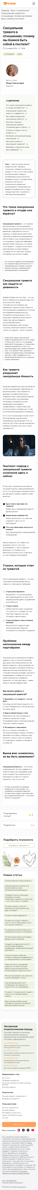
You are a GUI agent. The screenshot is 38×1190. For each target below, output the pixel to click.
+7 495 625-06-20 (11, 1058)
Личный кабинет (8, 1110)
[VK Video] (19, 1130)
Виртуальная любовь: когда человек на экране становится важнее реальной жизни (17, 1003)
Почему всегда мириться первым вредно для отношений (18, 938)
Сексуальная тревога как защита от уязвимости (16, 112)
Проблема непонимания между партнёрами (18, 137)
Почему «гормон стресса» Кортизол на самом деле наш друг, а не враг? (17, 908)
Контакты (6, 1078)
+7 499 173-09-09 (11, 1051)
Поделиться (9, 825)
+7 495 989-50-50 (11, 1043)
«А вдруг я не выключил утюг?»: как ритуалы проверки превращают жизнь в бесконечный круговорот (19, 947)
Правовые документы (10, 1080)
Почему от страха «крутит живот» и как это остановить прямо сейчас (19, 994)
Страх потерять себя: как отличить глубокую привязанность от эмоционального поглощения (19, 957)
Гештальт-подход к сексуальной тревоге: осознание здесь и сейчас (17, 124)
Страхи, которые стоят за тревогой (16, 131)
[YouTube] (32, 1130)
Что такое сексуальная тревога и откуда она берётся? (19, 106)
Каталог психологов (10, 1108)
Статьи (5, 1118)
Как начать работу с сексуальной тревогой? (16, 142)
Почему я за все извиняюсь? (16, 915)
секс (19, 54)
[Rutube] (28, 1130)
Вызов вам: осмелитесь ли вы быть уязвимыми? (17, 148)
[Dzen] (23, 1130)
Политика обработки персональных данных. (16, 1172)
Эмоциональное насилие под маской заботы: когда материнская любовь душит (17, 888)
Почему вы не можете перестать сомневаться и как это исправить (18, 931)
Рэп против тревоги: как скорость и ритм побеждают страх (18, 977)
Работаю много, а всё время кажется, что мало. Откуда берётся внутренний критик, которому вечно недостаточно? (18, 968)
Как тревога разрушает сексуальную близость (15, 117)
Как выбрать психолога (11, 1113)
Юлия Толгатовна (15, 83)
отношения (9, 54)
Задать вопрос (19, 1124)
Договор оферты (9, 1087)
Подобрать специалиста (19, 846)
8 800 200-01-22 (10, 1066)
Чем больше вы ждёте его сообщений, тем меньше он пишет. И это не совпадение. (16, 985)
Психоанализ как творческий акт (18, 881)
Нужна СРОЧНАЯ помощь (12, 1115)
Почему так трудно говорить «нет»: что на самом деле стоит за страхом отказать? (18, 923)
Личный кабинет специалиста (14, 1096)
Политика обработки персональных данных (16, 1084)
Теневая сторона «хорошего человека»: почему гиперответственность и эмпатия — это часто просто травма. (18, 898)
